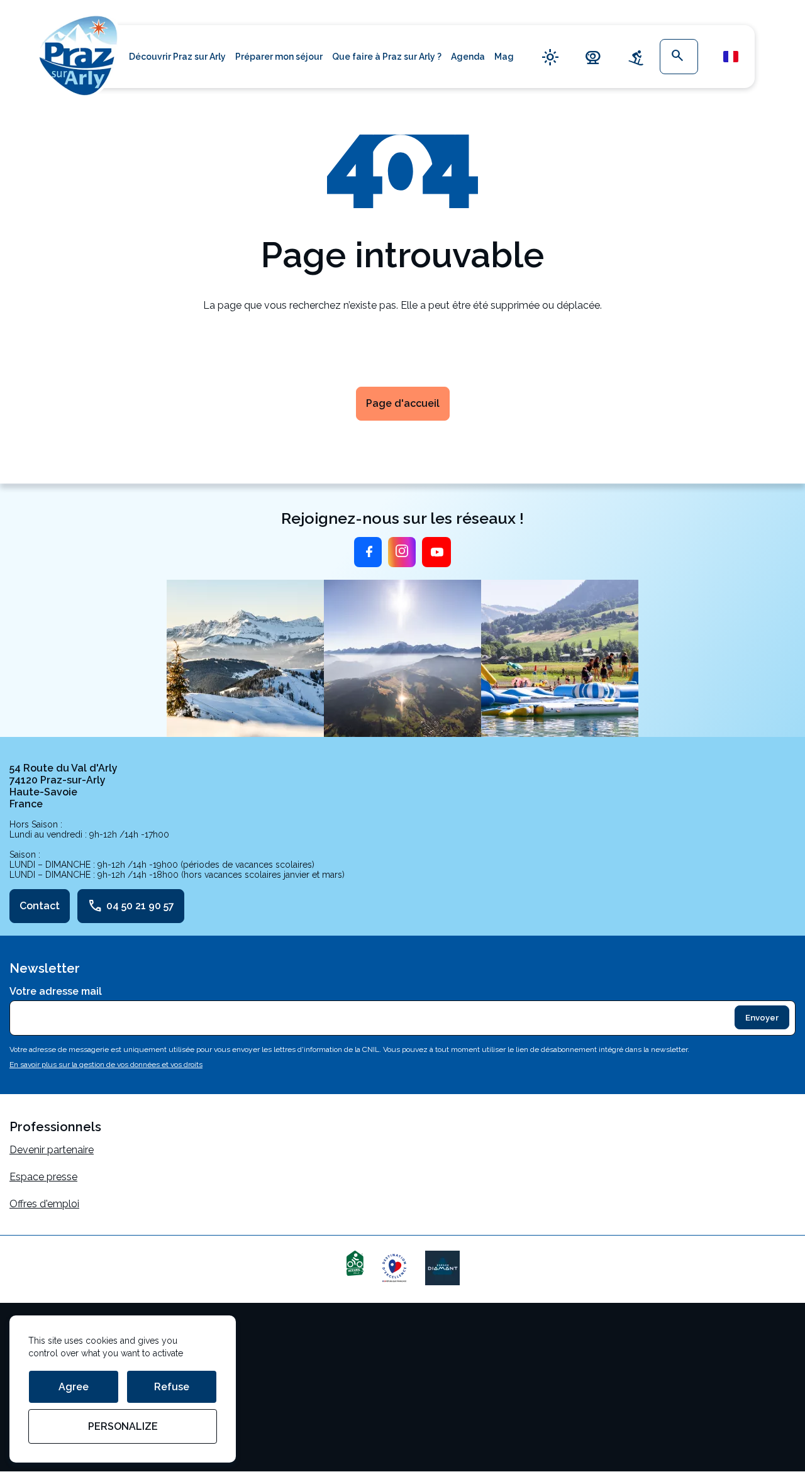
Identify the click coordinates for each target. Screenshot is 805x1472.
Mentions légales (48, 1334)
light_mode (550, 56)
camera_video (593, 56)
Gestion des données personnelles (89, 1388)
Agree (73, 1387)
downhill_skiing (636, 56)
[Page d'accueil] (78, 54)
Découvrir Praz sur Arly (177, 57)
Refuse (171, 1387)
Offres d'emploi (44, 1204)
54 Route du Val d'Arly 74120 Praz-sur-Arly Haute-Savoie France (63, 786)
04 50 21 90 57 (130, 906)
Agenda (468, 57)
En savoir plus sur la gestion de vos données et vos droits (106, 1064)
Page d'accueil (403, 403)
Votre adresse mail (55, 991)
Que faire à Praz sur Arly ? (386, 57)
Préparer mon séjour (279, 57)
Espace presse (43, 1177)
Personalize (123, 1426)
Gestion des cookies (56, 1361)
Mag (504, 57)
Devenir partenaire (51, 1150)
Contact (39, 906)
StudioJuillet (37, 1415)
